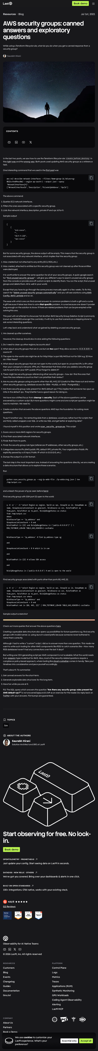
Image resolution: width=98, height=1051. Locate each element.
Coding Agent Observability (66, 999)
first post (50, 170)
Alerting (56, 1004)
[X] (31, 142)
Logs (54, 972)
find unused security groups (20, 278)
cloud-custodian (61, 661)
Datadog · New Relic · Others (18, 872)
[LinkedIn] (16, 142)
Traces (55, 981)
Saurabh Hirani (14, 56)
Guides (6, 986)
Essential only (69, 1040)
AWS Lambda (16, 295)
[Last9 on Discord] (4, 949)
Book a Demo (10, 1031)
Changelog (9, 981)
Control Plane (59, 967)
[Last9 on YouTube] (19, 949)
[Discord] (9, 142)
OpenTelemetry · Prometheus (18, 859)
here (45, 491)
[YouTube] (23, 142)
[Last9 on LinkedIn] (9, 949)
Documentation (11, 990)
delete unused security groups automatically (35, 292)
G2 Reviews (9, 906)
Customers (9, 967)
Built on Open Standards (16, 886)
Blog (21, 14)
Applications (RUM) (62, 986)
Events (6, 976)
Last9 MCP (57, 1009)
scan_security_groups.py (53, 426)
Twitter (6, 695)
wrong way (29, 161)
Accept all (86, 1040)
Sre (6, 725)
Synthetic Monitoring (63, 990)
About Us (8, 1022)
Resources (9, 14)
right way (11, 161)
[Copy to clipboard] (91, 177)
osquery (12, 658)
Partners (7, 1027)
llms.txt (7, 995)
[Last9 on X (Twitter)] (14, 949)
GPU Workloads (60, 995)
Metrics (56, 976)
